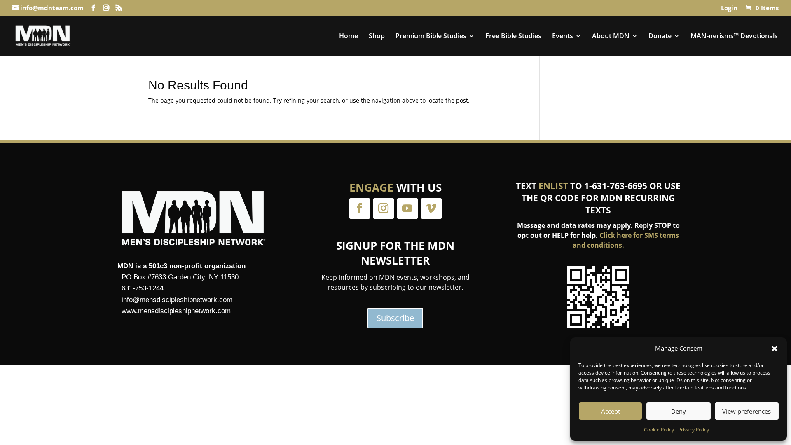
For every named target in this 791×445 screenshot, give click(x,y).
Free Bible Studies (513, 36)
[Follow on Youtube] (407, 208)
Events (562, 36)
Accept (610, 411)
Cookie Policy (659, 429)
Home (348, 36)
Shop (377, 36)
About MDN (611, 36)
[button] (774, 348)
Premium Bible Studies (431, 36)
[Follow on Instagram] (383, 208)
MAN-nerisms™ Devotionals (734, 36)
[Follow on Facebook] (359, 208)
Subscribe (395, 317)
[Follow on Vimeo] (431, 208)
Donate (660, 36)
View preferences (746, 411)
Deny (678, 411)
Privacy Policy (693, 429)
